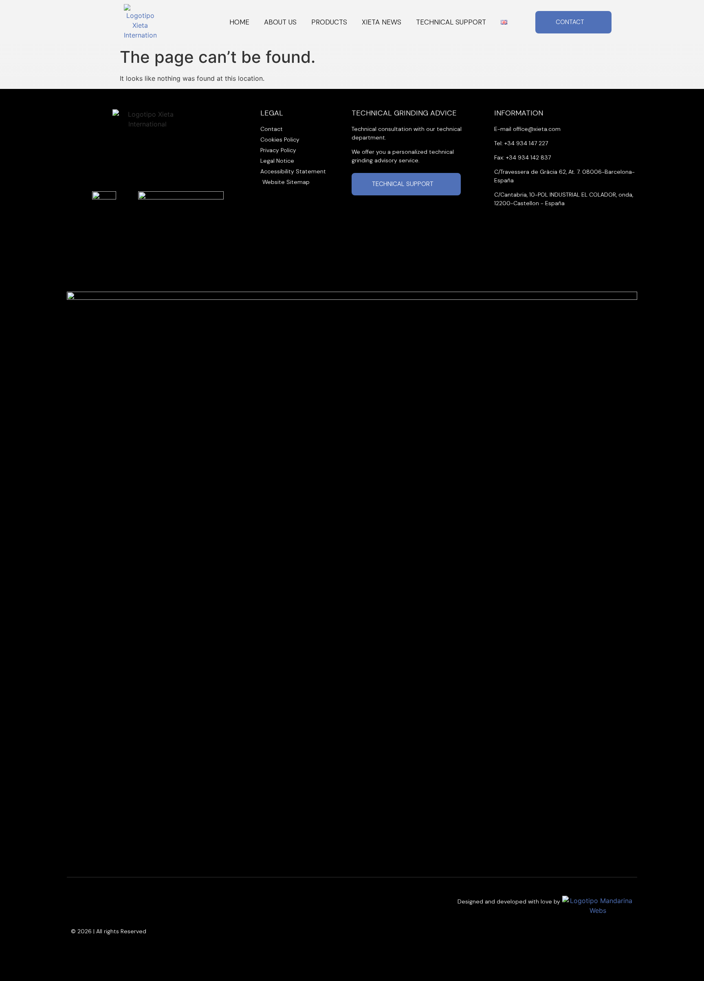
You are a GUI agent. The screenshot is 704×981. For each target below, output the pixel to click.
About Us (280, 22)
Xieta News (381, 22)
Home (239, 22)
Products (329, 22)
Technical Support (451, 22)
